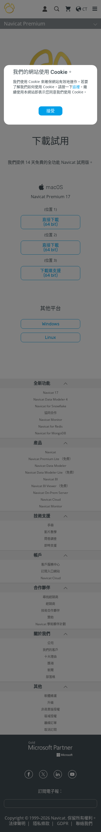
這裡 (76, 86)
